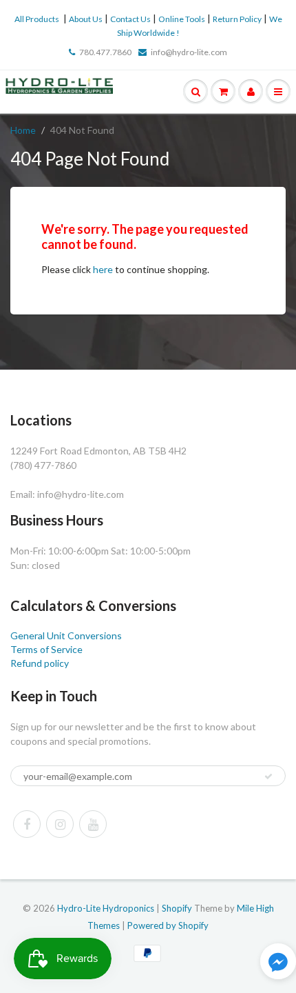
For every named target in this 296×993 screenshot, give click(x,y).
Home (23, 130)
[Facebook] (27, 824)
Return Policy (237, 19)
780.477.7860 (105, 52)
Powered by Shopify (168, 925)
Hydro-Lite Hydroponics (105, 908)
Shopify (177, 908)
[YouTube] (93, 824)
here (103, 269)
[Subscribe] (268, 776)
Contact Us (130, 19)
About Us (86, 19)
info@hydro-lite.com (189, 52)
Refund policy (39, 663)
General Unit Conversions (66, 635)
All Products (36, 19)
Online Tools (181, 19)
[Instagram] (60, 824)
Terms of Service (46, 649)
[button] (278, 963)
